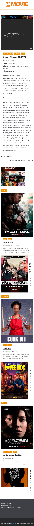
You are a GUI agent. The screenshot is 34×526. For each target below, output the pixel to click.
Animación (5, 53)
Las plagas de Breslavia (30, 267)
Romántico (17, 53)
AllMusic (3, 503)
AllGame (3, 505)
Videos (23, 53)
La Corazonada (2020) (13, 455)
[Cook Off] (17, 321)
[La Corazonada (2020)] (17, 427)
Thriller (10, 451)
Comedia (5, 345)
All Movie (14, 60)
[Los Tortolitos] (14, 380)
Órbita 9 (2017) (7, 156)
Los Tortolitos (30, 374)
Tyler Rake (8, 242)
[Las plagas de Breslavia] (14, 274)
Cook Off (7, 348)
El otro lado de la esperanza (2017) (20, 160)
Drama (11, 53)
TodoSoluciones (5, 507)
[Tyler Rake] (17, 215)
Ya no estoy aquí (30, 474)
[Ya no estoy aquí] (14, 480)
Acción (4, 239)
